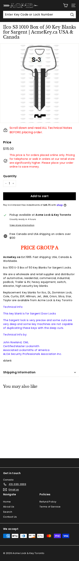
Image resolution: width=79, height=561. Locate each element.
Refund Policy (48, 501)
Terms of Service (50, 506)
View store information (22, 225)
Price (7, 142)
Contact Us (10, 517)
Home (7, 501)
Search (7, 512)
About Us (8, 506)
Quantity (10, 176)
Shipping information (19, 372)
